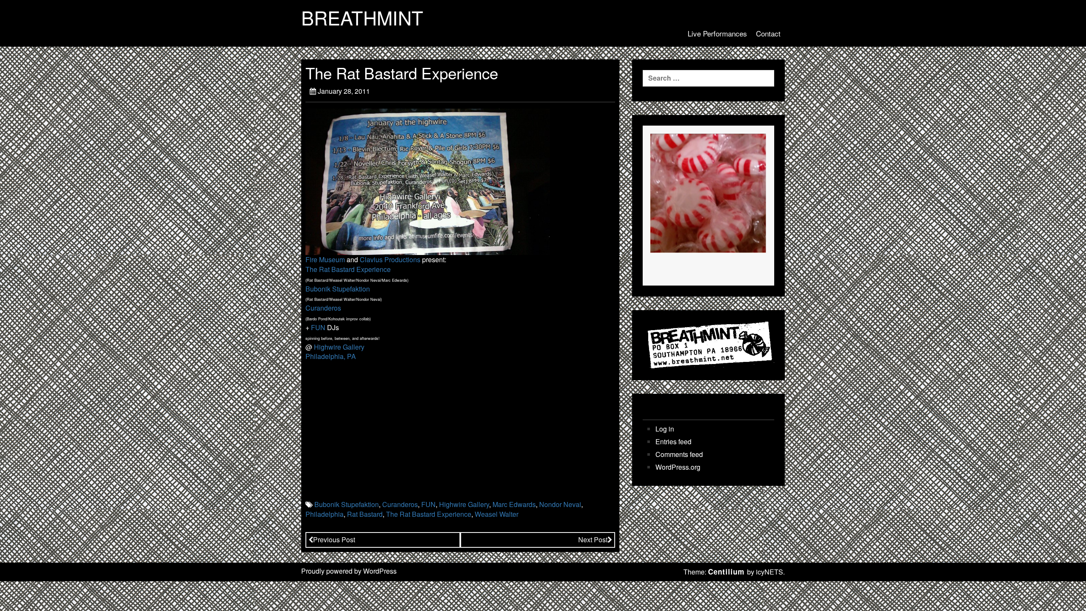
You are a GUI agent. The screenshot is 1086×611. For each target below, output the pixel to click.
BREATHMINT (362, 17)
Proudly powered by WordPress (349, 571)
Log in (664, 429)
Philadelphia (324, 514)
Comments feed (679, 454)
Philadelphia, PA (330, 356)
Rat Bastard (365, 514)
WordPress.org (677, 467)
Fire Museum (325, 259)
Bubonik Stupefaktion (337, 289)
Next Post (592, 539)
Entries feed (673, 441)
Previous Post (334, 539)
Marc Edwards (514, 504)
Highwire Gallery (339, 347)
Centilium (726, 571)
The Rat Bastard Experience (348, 269)
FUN (318, 327)
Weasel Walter (496, 514)
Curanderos (323, 308)
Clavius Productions (390, 259)
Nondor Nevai (560, 504)
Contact (768, 33)
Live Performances (717, 33)
